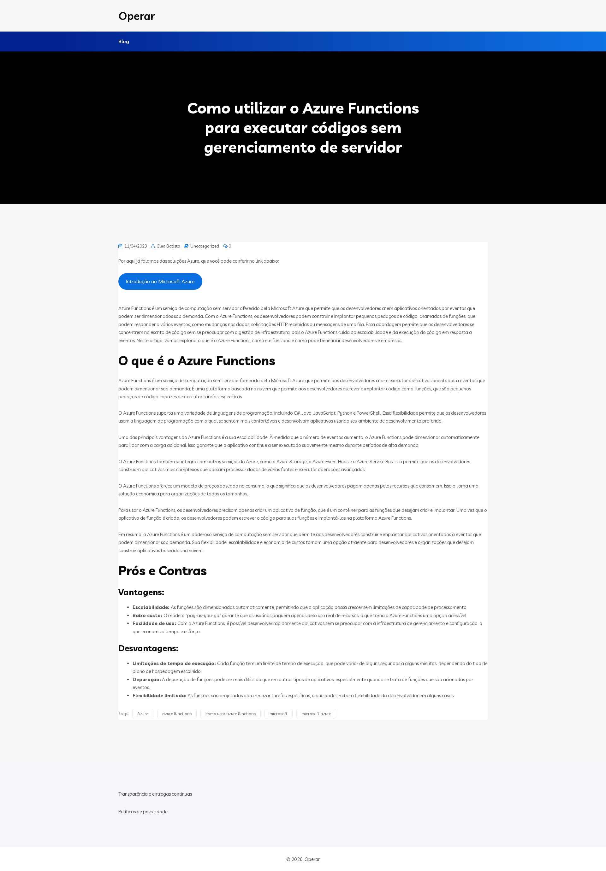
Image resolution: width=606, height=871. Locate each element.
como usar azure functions (230, 713)
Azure (142, 713)
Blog (123, 41)
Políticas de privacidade (143, 812)
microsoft (279, 713)
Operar (136, 16)
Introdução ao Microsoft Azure (160, 281)
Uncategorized (204, 246)
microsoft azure (316, 713)
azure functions (177, 713)
